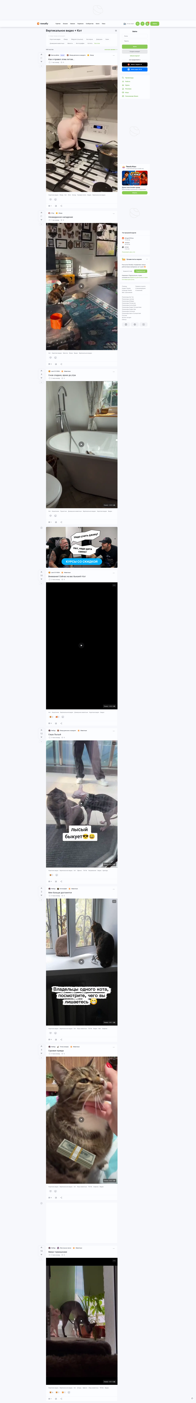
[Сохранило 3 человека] (56, 881)
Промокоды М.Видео (128, 301)
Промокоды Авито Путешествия (131, 313)
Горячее (58, 23)
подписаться (140, 271)
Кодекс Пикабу (126, 288)
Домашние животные (75, 511)
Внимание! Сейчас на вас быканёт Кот (67, 576)
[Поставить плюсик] (41, 54)
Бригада (105, 870)
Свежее (72, 23)
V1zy (52, 213)
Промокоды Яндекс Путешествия (131, 307)
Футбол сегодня (126, 317)
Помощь (124, 286)
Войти (155, 24)
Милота (65, 353)
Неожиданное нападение (60, 217)
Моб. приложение (127, 292)
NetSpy (53, 730)
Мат (99, 1028)
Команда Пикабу (127, 290)
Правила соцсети (140, 286)
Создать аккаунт (135, 51)
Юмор (61, 195)
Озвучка (104, 1028)
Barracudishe (55, 55)
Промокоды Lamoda (128, 299)
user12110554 (55, 371)
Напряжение (92, 870)
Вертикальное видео (98, 195)
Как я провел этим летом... (61, 59)
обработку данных (135, 277)
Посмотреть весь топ (128, 252)
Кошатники (55, 511)
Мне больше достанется (60, 892)
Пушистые (63, 511)
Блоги (97, 23)
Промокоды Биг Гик (128, 297)
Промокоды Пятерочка (129, 303)
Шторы (79, 1388)
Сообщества (89, 23)
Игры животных (82, 1028)
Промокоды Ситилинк (128, 311)
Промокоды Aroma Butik (129, 305)
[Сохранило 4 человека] (56, 1398)
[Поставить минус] (41, 61)
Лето (69, 195)
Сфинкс (79, 870)
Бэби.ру (124, 319)
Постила (124, 315)
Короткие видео (53, 195)
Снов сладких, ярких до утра (62, 375)
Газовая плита (81, 195)
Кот (66, 195)
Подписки (80, 23)
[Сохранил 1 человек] (56, 1039)
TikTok (85, 870)
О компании (138, 290)
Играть (134, 193)
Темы (103, 23)
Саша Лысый (54, 734)
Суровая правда (56, 1050)
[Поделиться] (61, 205)
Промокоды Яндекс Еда (129, 309)
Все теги (97, 43)
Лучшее (65, 23)
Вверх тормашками (57, 1252)
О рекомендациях (140, 288)
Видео (89, 195)
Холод (74, 195)
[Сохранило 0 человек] (56, 205)
